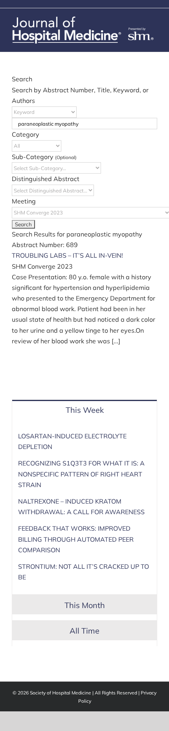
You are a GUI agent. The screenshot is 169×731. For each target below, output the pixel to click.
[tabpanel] (84, 510)
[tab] (84, 409)
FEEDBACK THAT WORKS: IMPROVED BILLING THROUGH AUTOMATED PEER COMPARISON (76, 538)
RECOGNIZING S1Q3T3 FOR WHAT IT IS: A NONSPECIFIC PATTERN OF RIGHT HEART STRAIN (81, 473)
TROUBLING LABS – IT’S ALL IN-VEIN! (67, 255)
